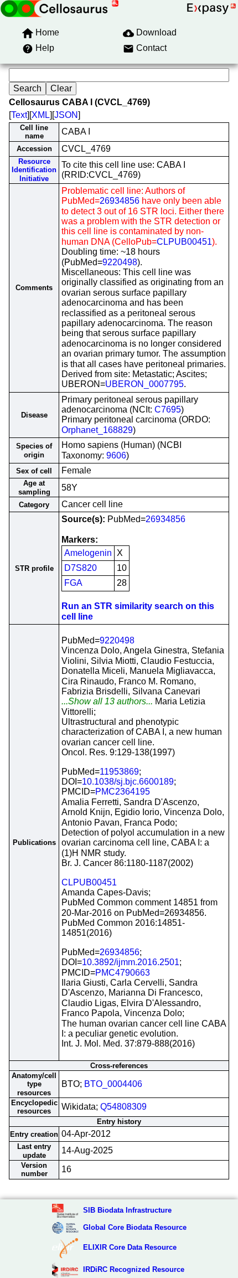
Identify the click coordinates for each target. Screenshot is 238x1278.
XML (41, 115)
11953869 (119, 771)
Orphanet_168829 (97, 430)
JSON (66, 115)
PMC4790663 (122, 972)
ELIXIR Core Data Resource (130, 1247)
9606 (116, 455)
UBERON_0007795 (144, 384)
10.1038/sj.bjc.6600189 (128, 781)
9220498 (119, 262)
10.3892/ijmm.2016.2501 (130, 962)
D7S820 (80, 568)
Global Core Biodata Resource (135, 1227)
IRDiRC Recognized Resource (133, 1269)
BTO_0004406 (113, 1084)
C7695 (167, 409)
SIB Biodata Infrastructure (127, 1210)
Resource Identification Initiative (34, 170)
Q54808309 (123, 1106)
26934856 (119, 200)
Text (19, 115)
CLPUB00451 (184, 241)
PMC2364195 (122, 791)
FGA (73, 583)
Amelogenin (88, 553)
